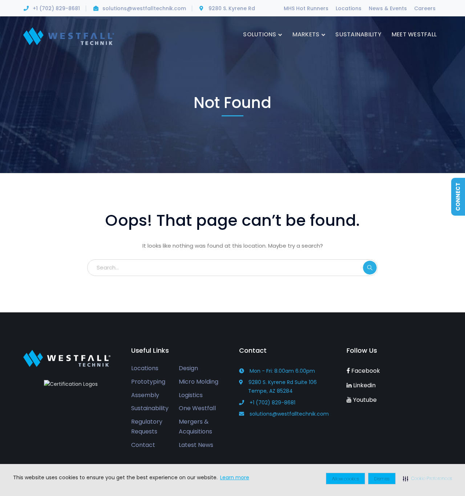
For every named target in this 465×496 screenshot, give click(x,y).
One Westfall (197, 408)
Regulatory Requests (146, 426)
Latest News (196, 445)
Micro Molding (198, 381)
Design (188, 368)
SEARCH (370, 268)
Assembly (145, 395)
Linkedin (364, 385)
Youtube (364, 400)
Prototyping (148, 381)
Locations (348, 8)
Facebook (365, 371)
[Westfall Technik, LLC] (68, 36)
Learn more (234, 477)
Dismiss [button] (381, 479)
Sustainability (150, 408)
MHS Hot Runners (306, 8)
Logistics (191, 395)
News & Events (388, 8)
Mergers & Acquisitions (195, 426)
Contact (143, 445)
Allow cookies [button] (345, 479)
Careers (425, 8)
